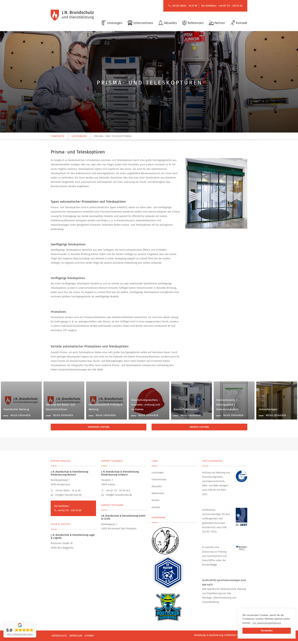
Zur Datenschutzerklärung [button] (266, 622)
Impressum (75, 635)
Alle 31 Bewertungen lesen (20, 634)
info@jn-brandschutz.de (68, 494)
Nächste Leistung (199, 427)
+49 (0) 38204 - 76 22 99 (184, 5)
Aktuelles (157, 486)
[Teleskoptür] (216, 193)
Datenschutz (59, 635)
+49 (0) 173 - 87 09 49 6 (117, 490)
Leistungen (158, 472)
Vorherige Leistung (99, 427)
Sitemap (89, 635)
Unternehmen (159, 479)
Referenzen (158, 493)
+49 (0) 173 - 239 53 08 (230, 5)
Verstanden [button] (267, 630)
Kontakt (156, 507)
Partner (156, 500)
